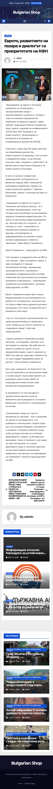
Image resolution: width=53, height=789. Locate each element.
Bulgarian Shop (26, 12)
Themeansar (26, 777)
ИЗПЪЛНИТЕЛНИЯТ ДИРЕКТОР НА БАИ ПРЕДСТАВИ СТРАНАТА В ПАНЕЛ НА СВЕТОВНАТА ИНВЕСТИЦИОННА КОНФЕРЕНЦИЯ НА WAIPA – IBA (17, 489)
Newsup (41, 774)
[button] (45, 21)
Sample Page (30, 783)
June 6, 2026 (15, 661)
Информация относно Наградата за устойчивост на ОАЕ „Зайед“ (25, 553)
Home (20, 783)
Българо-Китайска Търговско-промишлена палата (24, 650)
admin (19, 58)
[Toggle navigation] (24, 21)
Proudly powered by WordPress (18, 774)
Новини (8, 36)
